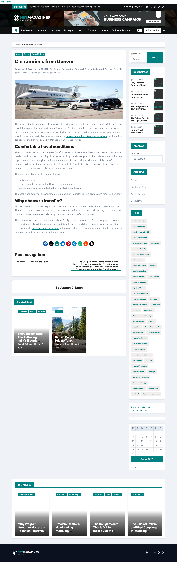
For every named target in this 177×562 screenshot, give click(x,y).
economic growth (139, 249)
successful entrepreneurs (142, 355)
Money (68, 30)
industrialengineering (140, 293)
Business (26, 30)
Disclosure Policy (139, 187)
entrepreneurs (138, 260)
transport (30, 73)
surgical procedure (140, 366)
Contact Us (136, 200)
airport (58, 69)
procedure (136, 327)
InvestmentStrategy (140, 305)
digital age (155, 243)
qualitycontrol (138, 333)
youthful (136, 394)
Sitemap (135, 180)
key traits (136, 310)
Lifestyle (54, 30)
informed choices (139, 299)
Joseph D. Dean (25, 69)
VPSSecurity (153, 388)
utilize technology (139, 383)
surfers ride (137, 360)
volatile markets (138, 388)
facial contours (138, 277)
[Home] (15, 30)
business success (139, 221)
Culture (40, 30)
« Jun (134, 467)
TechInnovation (138, 372)
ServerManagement (140, 344)
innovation (154, 299)
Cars (18, 54)
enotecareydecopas (140, 407)
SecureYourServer (139, 338)
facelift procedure (139, 271)
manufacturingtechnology (142, 316)
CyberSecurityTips (140, 243)
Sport (103, 30)
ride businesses (154, 333)
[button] (164, 30)
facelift (153, 266)
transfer (109, 69)
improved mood (138, 288)
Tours (26, 54)
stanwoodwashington (141, 410)
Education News (26, 494)
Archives (135, 153)
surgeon (149, 360)
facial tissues (154, 277)
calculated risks (139, 226)
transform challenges (141, 377)
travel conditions (52, 73)
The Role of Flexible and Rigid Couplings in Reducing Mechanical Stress (140, 122)
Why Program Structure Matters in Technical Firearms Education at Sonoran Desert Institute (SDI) (31, 532)
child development (140, 238)
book (82, 69)
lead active (148, 310)
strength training (139, 349)
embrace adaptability (141, 254)
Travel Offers (38, 54)
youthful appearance (151, 394)
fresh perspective (139, 282)
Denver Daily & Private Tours (64, 338)
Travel (91, 30)
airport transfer (70, 69)
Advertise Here (138, 194)
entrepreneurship (139, 266)
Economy (61, 494)
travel (39, 73)
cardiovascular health (141, 232)
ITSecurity (156, 305)
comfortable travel (95, 69)
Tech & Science (120, 30)
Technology (74, 494)
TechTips (151, 372)
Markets (41, 311)
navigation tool (138, 321)
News (80, 30)
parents (151, 321)
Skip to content (7, 1)
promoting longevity (152, 327)
